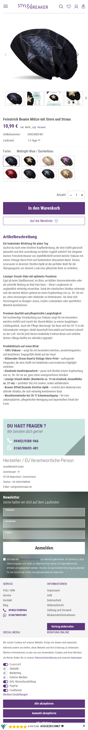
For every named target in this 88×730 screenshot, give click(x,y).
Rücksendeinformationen (61, 615)
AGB (49, 595)
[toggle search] (61, 6)
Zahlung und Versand (59, 610)
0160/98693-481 (26, 448)
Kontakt (7, 600)
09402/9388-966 (26, 441)
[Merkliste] (69, 6)
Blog (5, 605)
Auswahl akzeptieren (44, 713)
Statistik (14, 668)
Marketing (15, 673)
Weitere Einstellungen (15, 694)
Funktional (15, 690)
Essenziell (15, 664)
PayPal (14, 685)
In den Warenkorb (44, 208)
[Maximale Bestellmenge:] (82, 195)
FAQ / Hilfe (9, 590)
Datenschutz (54, 600)
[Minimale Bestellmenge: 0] (70, 195)
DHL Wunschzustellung (23, 681)
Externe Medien (18, 677)
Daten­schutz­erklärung (46, 657)
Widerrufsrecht (55, 605)
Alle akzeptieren (44, 703)
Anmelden (44, 548)
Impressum (53, 590)
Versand (41, 127)
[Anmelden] (76, 6)
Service (7, 595)
